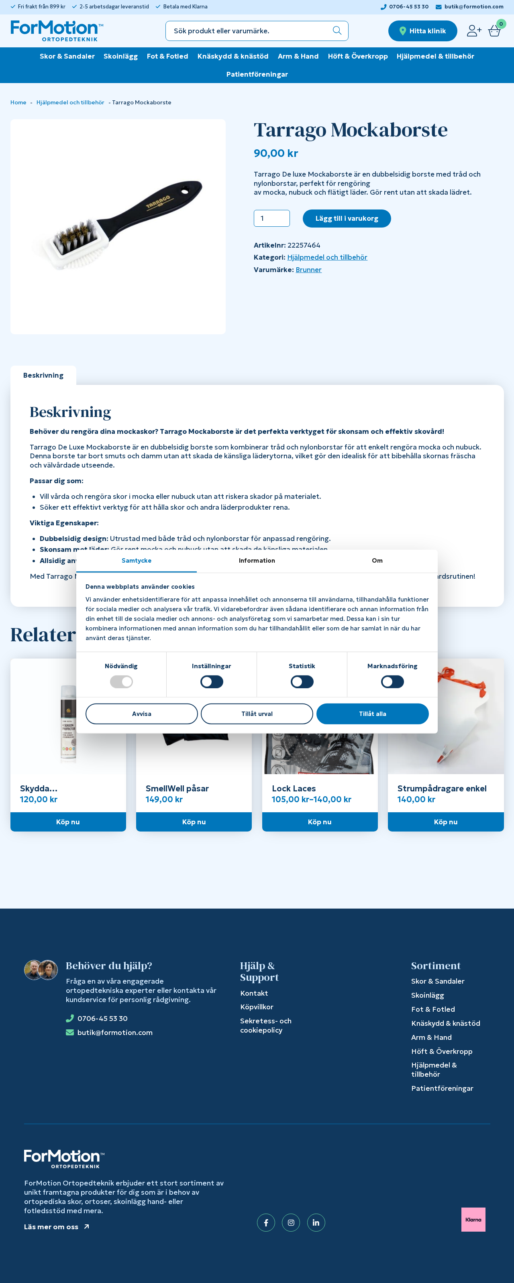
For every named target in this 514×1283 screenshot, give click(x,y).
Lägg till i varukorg (347, 218)
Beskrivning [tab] (43, 375)
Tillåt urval (257, 714)
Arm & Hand (298, 56)
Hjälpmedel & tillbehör (435, 56)
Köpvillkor (256, 1006)
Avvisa (141, 714)
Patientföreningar (257, 74)
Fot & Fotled (167, 56)
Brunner (309, 269)
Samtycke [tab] (137, 560)
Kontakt (254, 993)
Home (18, 102)
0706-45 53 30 (408, 7)
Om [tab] (377, 560)
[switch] (211, 681)
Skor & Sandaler (67, 56)
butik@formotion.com (474, 7)
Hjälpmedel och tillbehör (70, 102)
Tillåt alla (372, 714)
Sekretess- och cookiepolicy (266, 1026)
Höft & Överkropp (358, 56)
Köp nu (68, 821)
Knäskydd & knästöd (233, 56)
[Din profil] (474, 31)
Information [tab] (257, 560)
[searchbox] (246, 31)
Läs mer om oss (51, 1226)
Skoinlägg (121, 56)
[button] (337, 31)
